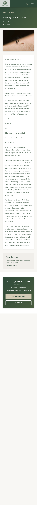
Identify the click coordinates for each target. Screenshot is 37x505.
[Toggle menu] (32, 3)
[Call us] (27, 4)
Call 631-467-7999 (18, 296)
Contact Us (18, 303)
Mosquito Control (11, 265)
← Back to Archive (8, 12)
